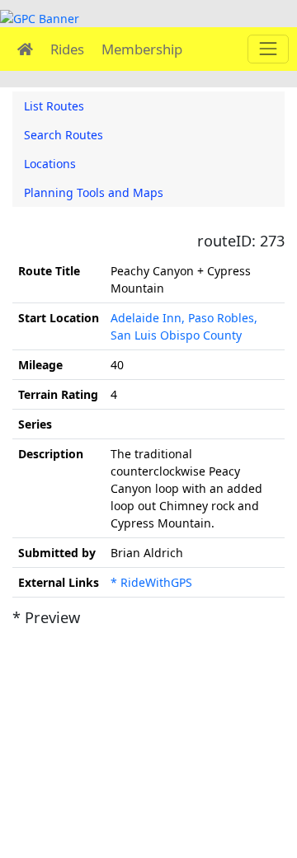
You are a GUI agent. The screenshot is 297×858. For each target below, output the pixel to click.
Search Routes (63, 135)
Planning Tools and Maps (93, 192)
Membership (141, 49)
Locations (50, 163)
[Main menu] (268, 49)
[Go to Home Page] (39, 17)
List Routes (54, 106)
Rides (67, 49)
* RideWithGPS (151, 582)
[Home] (25, 49)
